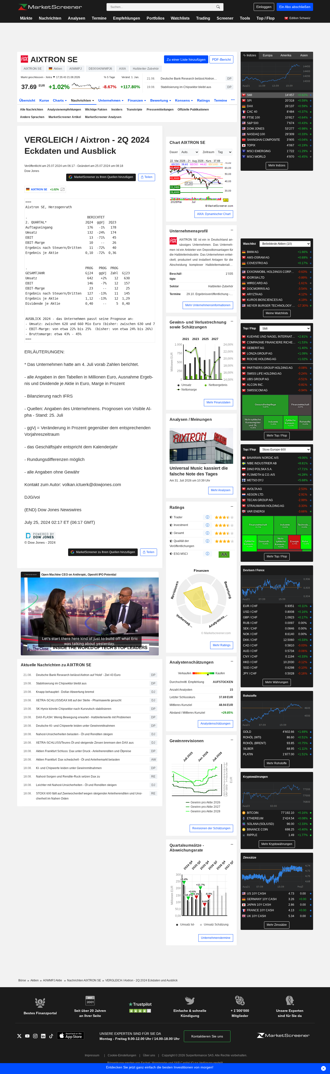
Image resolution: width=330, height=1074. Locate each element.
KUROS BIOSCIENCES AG (264, 300)
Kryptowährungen (255, 776)
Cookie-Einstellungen (122, 1055)
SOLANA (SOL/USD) (260, 824)
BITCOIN (252, 813)
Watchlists (180, 18)
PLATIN (248, 754)
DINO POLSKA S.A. (259, 469)
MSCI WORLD (256, 156)
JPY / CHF (250, 673)
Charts (59, 100)
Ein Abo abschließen (294, 7)
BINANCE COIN (257, 829)
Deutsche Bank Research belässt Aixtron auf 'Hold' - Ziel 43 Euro (189, 78)
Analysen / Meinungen (191, 419)
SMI (249, 95)
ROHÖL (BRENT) (254, 743)
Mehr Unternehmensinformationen (207, 305)
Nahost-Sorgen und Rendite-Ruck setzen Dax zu (68, 776)
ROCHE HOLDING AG (261, 359)
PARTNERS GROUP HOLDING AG (270, 368)
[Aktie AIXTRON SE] (62, 189)
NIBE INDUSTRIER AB (262, 463)
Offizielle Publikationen (193, 109)
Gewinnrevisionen (187, 741)
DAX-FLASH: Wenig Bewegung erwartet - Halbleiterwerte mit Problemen (83, 717)
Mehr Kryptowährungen (276, 844)
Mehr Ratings (221, 645)
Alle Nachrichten (31, 109)
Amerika (285, 55)
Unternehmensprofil (189, 231)
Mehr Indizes (276, 165)
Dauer (174, 152)
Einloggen (264, 7)
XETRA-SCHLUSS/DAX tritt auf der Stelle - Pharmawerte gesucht (78, 700)
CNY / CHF (250, 656)
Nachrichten (50, 18)
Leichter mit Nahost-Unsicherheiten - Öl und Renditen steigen (76, 785)
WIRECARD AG (257, 283)
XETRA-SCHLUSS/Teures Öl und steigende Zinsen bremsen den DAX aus (85, 742)
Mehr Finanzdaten (218, 402)
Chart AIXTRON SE (188, 143)
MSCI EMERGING (259, 151)
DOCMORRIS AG (258, 288)
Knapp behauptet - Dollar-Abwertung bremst (65, 692)
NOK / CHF (250, 634)
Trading (203, 18)
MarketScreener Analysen (103, 117)
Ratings (203, 100)
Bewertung (159, 100)
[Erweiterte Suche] (218, 7)
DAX (250, 106)
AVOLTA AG (254, 489)
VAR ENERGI (256, 511)
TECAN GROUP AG (260, 500)
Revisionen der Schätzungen (211, 828)
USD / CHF (250, 612)
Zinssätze (249, 857)
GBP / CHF (250, 617)
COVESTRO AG (257, 263)
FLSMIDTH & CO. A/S (261, 474)
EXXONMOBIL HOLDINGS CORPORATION (271, 272)
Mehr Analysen (220, 490)
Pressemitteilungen (160, 109)
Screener (225, 18)
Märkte (26, 18)
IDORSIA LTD (256, 277)
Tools (245, 18)
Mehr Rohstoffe (277, 763)
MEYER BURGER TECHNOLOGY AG (271, 305)
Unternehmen (110, 100)
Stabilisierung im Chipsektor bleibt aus (186, 87)
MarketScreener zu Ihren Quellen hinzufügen (103, 177)
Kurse (44, 100)
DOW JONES (255, 128)
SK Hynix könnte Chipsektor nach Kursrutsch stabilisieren (73, 709)
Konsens (183, 100)
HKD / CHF (250, 662)
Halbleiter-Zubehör (220, 286)
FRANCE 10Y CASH (260, 910)
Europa (268, 55)
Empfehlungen (126, 18)
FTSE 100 (253, 117)
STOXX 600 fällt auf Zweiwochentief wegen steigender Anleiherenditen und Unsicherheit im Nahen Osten (89, 796)
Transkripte (134, 109)
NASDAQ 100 (256, 134)
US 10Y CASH (256, 893)
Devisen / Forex (254, 570)
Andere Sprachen (32, 117)
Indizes (251, 55)
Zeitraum (208, 152)
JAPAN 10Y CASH (259, 904)
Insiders (116, 109)
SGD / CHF (250, 667)
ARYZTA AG (254, 294)
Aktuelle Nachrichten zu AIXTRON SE (56, 665)
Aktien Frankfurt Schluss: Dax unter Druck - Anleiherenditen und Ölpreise (83, 751)
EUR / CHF (250, 606)
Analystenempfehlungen (64, 109)
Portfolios (156, 18)
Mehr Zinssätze (277, 924)
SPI (249, 100)
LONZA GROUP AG (259, 353)
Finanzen (136, 100)
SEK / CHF (250, 628)
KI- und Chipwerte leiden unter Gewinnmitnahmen (69, 768)
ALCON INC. (255, 384)
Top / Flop (266, 18)
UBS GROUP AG (258, 379)
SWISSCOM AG (257, 390)
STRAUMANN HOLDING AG (265, 506)
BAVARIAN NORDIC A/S (263, 457)
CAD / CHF (250, 645)
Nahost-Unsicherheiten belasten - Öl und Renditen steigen (74, 734)
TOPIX (251, 145)
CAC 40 (252, 111)
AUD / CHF (250, 651)
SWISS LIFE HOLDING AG (264, 373)
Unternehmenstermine (215, 938)
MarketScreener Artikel (65, 117)
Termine (99, 18)
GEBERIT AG (255, 348)
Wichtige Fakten (96, 109)
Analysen (76, 18)
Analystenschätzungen (192, 662)
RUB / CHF (250, 623)
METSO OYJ (255, 480)
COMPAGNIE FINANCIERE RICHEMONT (271, 342)
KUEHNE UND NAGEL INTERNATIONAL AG (271, 336)
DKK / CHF (250, 640)
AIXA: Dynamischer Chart (213, 214)
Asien (304, 55)
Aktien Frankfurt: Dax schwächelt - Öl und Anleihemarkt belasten (78, 759)
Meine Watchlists (277, 313)
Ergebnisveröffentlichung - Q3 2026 (218, 294)
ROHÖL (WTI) (252, 737)
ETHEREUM (255, 818)
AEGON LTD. (255, 494)
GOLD (247, 731)
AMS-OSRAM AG (258, 257)
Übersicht (27, 100)
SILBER (248, 748)
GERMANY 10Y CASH (262, 899)
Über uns (149, 1055)
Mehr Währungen (276, 682)
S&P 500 (252, 123)
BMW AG (252, 252)
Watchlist (249, 243)
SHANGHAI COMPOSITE (263, 139)
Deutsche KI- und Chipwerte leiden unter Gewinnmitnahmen (75, 725)
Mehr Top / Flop (277, 435)
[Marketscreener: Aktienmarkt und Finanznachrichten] (50, 7)
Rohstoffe (250, 695)
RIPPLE (252, 835)
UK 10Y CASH (256, 916)
